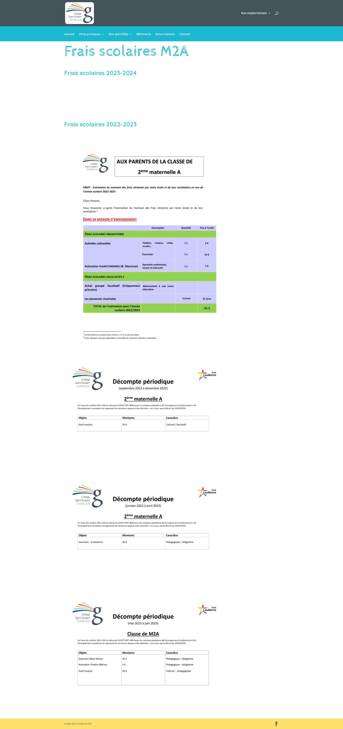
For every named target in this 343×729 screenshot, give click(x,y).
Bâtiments (144, 34)
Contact (184, 34)
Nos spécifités (118, 34)
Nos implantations (254, 13)
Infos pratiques (89, 34)
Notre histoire (165, 34)
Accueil (69, 34)
